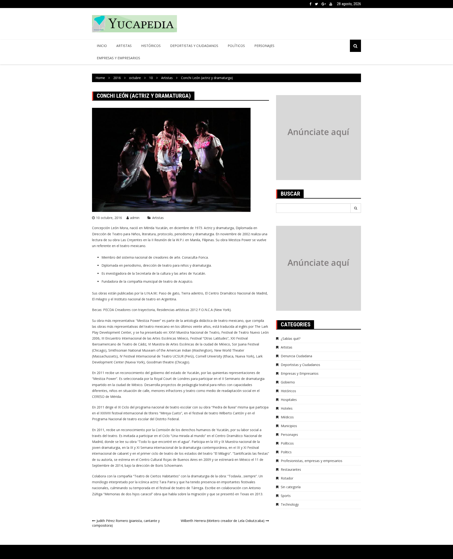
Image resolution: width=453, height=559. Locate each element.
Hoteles (287, 408)
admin (134, 217)
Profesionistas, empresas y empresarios (311, 460)
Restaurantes (291, 469)
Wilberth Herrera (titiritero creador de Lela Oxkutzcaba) (222, 520)
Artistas (124, 45)
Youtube (330, 4)
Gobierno (288, 382)
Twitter (316, 4)
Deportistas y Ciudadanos (194, 45)
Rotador (287, 478)
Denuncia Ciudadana (296, 356)
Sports (286, 495)
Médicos (287, 417)
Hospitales (289, 399)
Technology (290, 504)
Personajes (264, 45)
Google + (324, 4)
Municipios (289, 426)
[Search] (356, 208)
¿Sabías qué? (290, 338)
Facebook (310, 4)
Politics (286, 452)
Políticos (236, 45)
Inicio (102, 45)
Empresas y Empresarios (118, 58)
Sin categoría (291, 487)
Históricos (151, 45)
